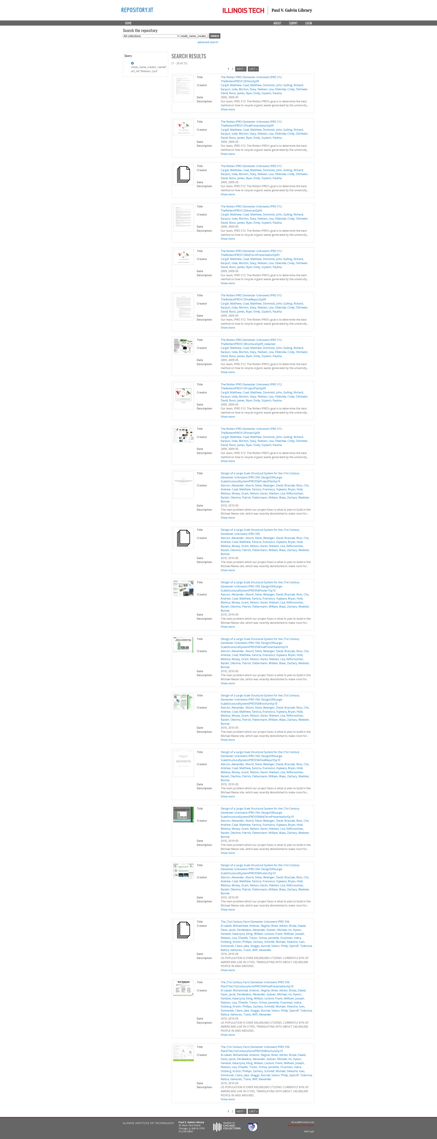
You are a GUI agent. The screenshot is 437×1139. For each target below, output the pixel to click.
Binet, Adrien (279, 926)
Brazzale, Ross (293, 485)
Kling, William (254, 934)
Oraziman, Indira (290, 938)
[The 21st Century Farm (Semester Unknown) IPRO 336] (183, 940)
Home (128, 23)
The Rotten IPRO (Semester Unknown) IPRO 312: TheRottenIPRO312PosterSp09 (251, 431)
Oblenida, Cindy (284, 89)
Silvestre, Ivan (295, 942)
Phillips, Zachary (252, 942)
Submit (293, 23)
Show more (228, 109)
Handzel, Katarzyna (233, 934)
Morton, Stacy (247, 89)
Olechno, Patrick (240, 497)
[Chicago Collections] (227, 1130)
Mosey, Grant (240, 493)
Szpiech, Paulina (272, 93)
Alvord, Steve (253, 485)
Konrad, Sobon (270, 946)
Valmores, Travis (240, 950)
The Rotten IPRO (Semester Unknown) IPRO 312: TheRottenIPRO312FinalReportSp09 (251, 297)
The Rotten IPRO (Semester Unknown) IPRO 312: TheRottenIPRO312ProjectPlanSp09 (251, 386)
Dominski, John (272, 85)
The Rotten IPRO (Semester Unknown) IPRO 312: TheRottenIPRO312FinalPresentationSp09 (251, 124)
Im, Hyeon (294, 930)
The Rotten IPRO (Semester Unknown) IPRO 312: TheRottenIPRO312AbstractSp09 (251, 208)
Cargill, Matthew (231, 85)
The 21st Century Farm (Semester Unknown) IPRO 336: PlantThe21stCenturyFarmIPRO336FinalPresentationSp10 (257, 984)
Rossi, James (237, 93)
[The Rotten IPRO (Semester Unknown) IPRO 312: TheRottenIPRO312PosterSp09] (183, 442)
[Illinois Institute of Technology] (148, 1123)
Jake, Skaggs (252, 946)
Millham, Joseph (294, 934)
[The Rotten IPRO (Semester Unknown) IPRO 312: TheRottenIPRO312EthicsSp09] (183, 101)
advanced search (208, 42)
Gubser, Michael (277, 930)
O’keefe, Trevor (248, 938)
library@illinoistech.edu (302, 1122)
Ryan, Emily (253, 93)
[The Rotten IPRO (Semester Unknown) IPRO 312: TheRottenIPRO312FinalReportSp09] (183, 319)
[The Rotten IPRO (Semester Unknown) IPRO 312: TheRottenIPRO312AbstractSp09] (183, 230)
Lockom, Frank (273, 934)
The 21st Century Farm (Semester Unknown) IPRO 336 (255, 922)
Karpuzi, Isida (229, 89)
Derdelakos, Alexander (251, 930)
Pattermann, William (265, 497)
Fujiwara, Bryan (285, 489)
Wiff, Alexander (261, 950)
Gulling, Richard (293, 85)
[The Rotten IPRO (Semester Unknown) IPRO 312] (183, 184)
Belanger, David (273, 485)
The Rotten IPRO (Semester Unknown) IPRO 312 (251, 166)
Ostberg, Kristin (231, 942)
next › (241, 69)
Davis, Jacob (228, 930)
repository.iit (137, 9)
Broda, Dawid (297, 926)
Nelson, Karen (259, 493)
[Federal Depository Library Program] (253, 1130)
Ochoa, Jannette (269, 938)
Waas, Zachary (288, 497)
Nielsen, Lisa (265, 89)
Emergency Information (301, 1125)
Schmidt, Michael (274, 942)
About (277, 23)
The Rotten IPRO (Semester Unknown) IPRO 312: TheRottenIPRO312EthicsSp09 (251, 79)
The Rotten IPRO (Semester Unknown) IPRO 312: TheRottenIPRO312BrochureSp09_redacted (251, 342)
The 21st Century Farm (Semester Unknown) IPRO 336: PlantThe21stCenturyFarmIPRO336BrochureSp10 (255, 1049)
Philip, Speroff (290, 946)
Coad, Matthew (252, 85)
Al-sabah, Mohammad (234, 926)
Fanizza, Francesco (263, 489)
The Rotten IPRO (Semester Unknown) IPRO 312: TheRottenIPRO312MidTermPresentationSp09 (251, 253)
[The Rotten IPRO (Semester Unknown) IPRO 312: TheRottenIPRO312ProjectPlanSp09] (183, 408)
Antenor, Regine (259, 926)
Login (308, 23)
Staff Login (309, 1131)
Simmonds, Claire (231, 946)
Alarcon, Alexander (232, 485)
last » (253, 69)
